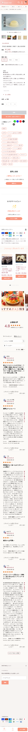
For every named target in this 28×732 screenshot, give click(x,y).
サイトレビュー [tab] (7, 336)
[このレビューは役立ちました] (20, 393)
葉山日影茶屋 (5, 43)
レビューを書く (14, 218)
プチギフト (23, 154)
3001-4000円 (23, 161)
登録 (5, 682)
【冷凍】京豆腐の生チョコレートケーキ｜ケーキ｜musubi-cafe (16, 442)
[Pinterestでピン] (20, 121)
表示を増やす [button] (24, 417)
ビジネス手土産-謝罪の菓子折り (10, 154)
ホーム (1, 9)
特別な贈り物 (5, 161)
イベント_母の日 (18, 145)
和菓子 (4, 128)
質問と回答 (14, 172)
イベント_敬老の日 (7, 145)
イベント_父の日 (6, 148)
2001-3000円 (14, 161)
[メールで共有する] (14, 124)
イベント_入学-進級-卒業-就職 (9, 139)
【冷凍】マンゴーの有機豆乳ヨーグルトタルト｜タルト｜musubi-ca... (16, 639)
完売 (14, 112)
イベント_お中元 (6, 136)
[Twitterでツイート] (23, 121)
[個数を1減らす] (6, 104)
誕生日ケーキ (20, 6)
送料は (10, 51)
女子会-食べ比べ (6, 158)
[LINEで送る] (15, 121)
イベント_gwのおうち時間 (14, 132)
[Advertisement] (14, 698)
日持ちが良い (16, 158)
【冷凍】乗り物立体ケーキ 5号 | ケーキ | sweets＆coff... (16, 385)
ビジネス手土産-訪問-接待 (8, 151)
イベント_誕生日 (17, 148)
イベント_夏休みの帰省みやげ (9, 142)
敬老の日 (13, 6)
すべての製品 (6, 9)
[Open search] (19, 3)
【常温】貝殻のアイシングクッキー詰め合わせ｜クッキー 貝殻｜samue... (16, 551)
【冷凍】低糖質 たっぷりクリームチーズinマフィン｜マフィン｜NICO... (16, 517)
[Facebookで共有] (17, 121)
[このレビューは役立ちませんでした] (23, 393)
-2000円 (4, 164)
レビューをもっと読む (14, 653)
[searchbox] (12, 341)
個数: (3, 104)
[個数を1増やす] (15, 104)
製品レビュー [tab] (17, 336)
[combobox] (20, 349)
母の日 (10, 164)
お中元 (4, 132)
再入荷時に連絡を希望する (13, 116)
